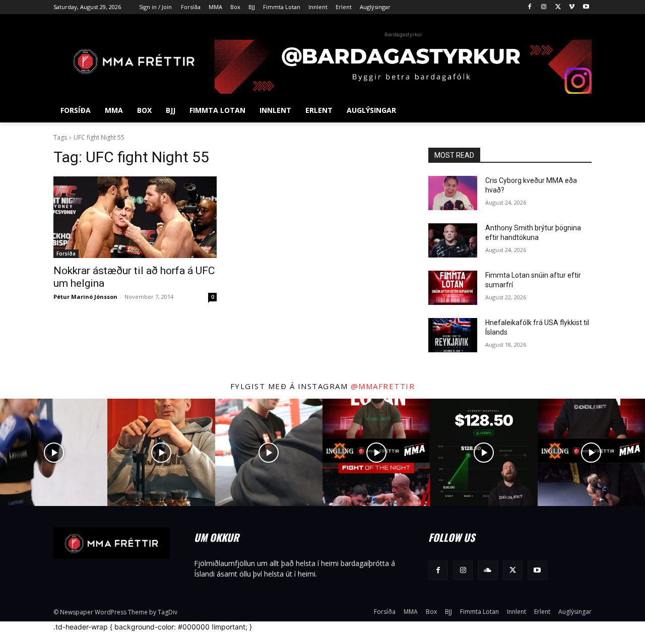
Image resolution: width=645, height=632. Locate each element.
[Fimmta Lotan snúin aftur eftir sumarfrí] (452, 288)
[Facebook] (530, 7)
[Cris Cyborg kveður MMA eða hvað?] (452, 193)
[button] (579, 110)
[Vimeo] (571, 7)
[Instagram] (544, 7)
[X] (558, 7)
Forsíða (66, 253)
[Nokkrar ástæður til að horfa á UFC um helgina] (135, 217)
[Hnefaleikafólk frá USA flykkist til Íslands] (452, 335)
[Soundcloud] (487, 570)
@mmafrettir (383, 386)
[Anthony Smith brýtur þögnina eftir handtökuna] (452, 240)
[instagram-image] (53, 452)
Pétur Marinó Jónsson (85, 296)
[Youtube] (586, 7)
